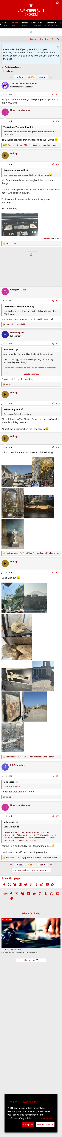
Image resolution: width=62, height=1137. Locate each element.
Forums (14, 23)
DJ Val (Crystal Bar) (12, 949)
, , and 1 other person (33, 145)
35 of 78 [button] (31, 77)
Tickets (24, 23)
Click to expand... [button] (31, 373)
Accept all (28, 1124)
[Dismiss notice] (57, 47)
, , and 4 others (30, 757)
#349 (58, 776)
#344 (58, 300)
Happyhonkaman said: (14, 170)
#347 (58, 447)
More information (43, 1118)
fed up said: (9, 349)
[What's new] (52, 39)
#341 (58, 94)
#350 (58, 816)
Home (5, 23)
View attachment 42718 (13, 786)
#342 (58, 121)
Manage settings (45, 1124)
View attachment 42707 (34, 832)
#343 (58, 164)
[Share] (53, 94)
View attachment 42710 (30, 835)
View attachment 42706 (13, 832)
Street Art (51, 23)
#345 (58, 343)
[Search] (58, 39)
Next (41, 77)
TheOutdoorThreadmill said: (17, 127)
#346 (58, 403)
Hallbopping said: (11, 409)
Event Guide (36, 23)
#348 (58, 572)
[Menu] (4, 39)
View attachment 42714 (19, 837)
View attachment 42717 (30, 840)
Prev (21, 77)
